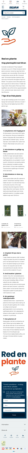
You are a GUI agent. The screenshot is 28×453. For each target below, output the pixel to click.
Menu (3, 8)
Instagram (11, 437)
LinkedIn (23, 437)
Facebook (5, 437)
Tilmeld (14, 415)
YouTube (17, 437)
